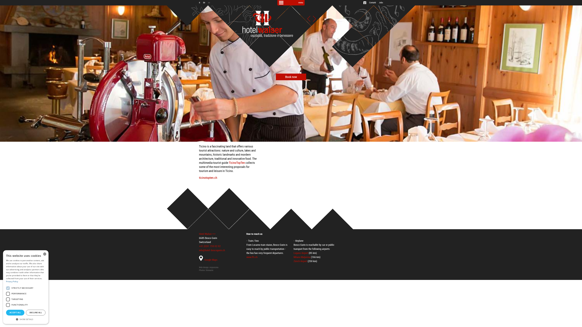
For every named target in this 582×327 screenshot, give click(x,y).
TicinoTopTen (237, 163)
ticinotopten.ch (208, 178)
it (199, 2)
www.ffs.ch (252, 257)
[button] (25, 319)
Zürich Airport (300, 261)
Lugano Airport (301, 252)
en (209, 2)
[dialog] (25, 287)
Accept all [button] (15, 312)
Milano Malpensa (302, 257)
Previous (308, 19)
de (204, 2)
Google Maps (210, 259)
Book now (291, 77)
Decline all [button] (36, 312)
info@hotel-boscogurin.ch (212, 250)
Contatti (372, 2)
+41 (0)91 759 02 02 (210, 246)
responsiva (213, 267)
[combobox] (44, 254)
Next (314, 19)
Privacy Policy (12, 281)
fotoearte (209, 270)
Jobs (381, 2)
